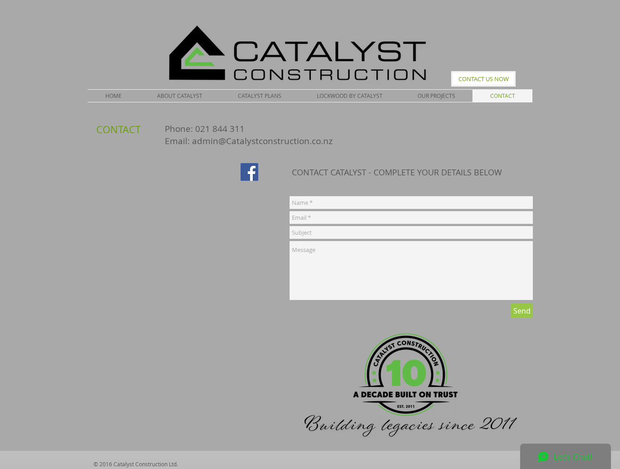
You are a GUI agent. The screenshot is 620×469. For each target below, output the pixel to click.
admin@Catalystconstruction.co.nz (262, 141)
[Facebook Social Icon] (249, 172)
